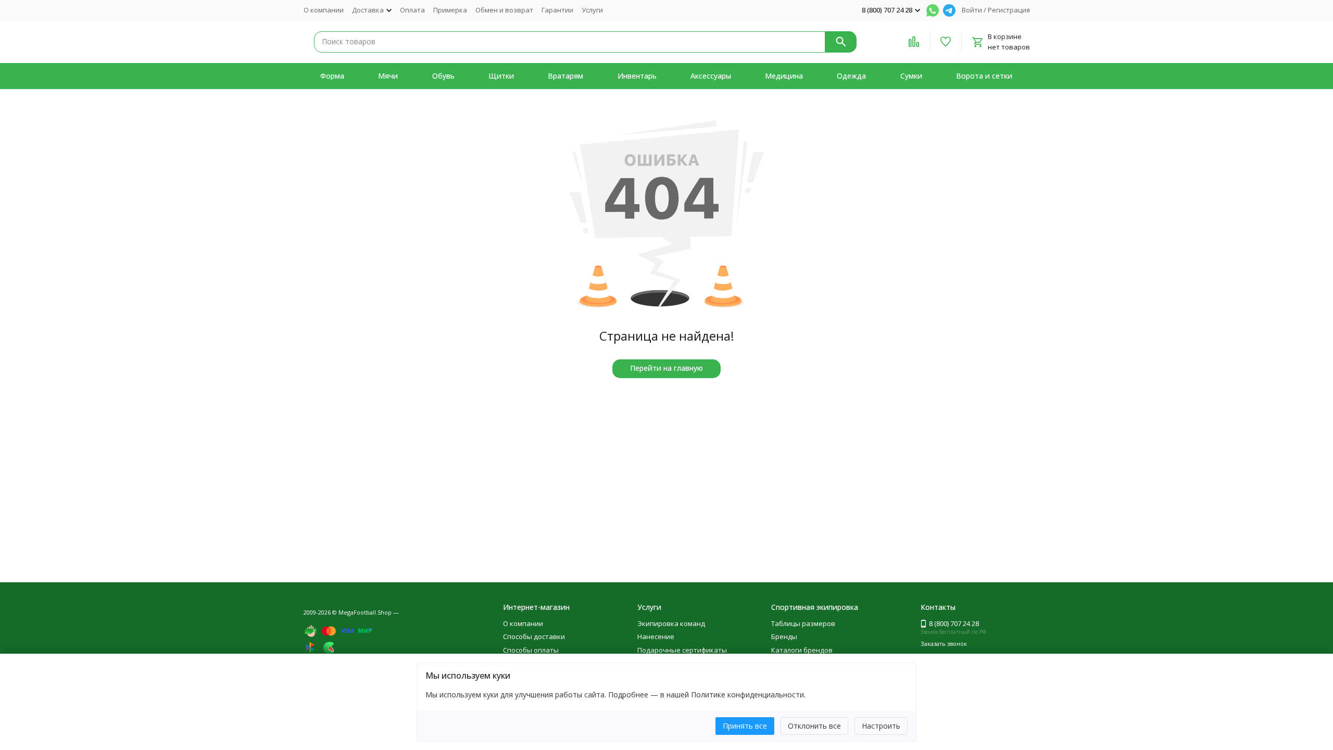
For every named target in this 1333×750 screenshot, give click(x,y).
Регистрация (1009, 10)
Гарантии (557, 10)
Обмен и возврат (504, 10)
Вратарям (565, 76)
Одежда (851, 76)
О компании (324, 10)
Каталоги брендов (802, 650)
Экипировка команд (671, 623)
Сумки (911, 76)
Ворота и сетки (984, 76)
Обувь (443, 76)
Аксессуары (710, 76)
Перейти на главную (666, 368)
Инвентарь (637, 76)
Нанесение (655, 636)
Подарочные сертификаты (682, 650)
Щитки (501, 76)
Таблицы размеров (803, 623)
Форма (332, 76)
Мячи (388, 76)
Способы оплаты (531, 650)
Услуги (592, 10)
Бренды (784, 636)
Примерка (450, 10)
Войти (972, 10)
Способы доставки (534, 636)
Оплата (412, 10)
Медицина (784, 76)
